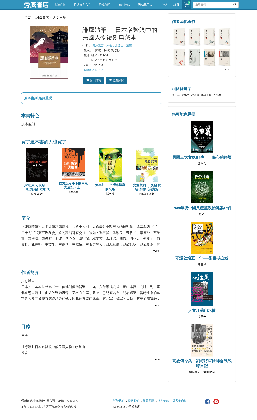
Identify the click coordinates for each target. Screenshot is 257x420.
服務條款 (163, 400)
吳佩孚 (185, 95)
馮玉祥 (176, 95)
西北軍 (217, 95)
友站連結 (125, 4)
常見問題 (148, 400)
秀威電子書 (145, 4)
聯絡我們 (133, 400)
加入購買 (95, 80)
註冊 (176, 4)
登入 (165, 4)
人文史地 (59, 18)
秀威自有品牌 (82, 4)
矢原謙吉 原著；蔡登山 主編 (112, 45)
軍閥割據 (206, 95)
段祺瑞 (195, 95)
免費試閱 (118, 80)
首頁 (27, 18)
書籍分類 (60, 4)
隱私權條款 (180, 400)
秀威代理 (105, 4)
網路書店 (42, 18)
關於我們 (118, 400)
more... (157, 251)
